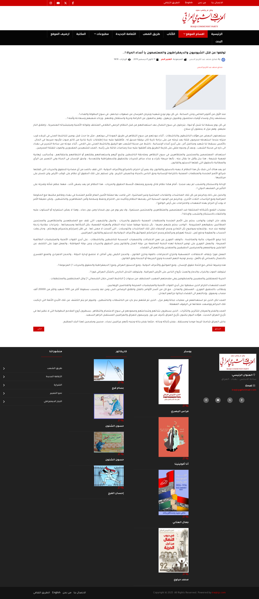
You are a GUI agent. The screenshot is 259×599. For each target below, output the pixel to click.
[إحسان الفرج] (109, 476)
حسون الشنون (114, 426)
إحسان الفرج (116, 493)
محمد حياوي (181, 579)
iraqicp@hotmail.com (244, 390)
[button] (193, 34)
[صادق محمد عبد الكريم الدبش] (223, 60)
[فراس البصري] (174, 381)
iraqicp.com (219, 593)
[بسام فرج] (109, 370)
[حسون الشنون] (109, 406)
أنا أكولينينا (181, 464)
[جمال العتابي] (174, 492)
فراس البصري (180, 411)
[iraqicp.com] (200, 18)
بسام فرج (118, 388)
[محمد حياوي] (174, 550)
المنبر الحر (166, 59)
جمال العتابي (181, 522)
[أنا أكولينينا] (174, 437)
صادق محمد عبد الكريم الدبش (209, 67)
